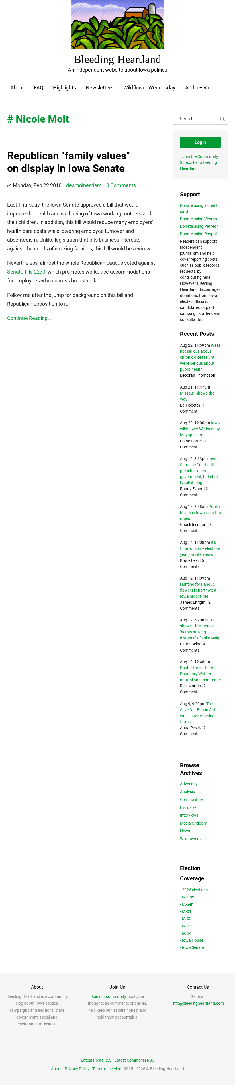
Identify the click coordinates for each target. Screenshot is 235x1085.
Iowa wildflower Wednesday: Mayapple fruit (200, 429)
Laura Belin (190, 644)
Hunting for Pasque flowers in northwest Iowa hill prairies (198, 590)
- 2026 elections (194, 890)
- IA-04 (185, 933)
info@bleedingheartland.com (198, 1003)
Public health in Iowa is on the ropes (200, 512)
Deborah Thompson (197, 375)
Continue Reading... (29, 318)
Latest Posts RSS (96, 1060)
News (185, 831)
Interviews (189, 815)
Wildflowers (190, 838)
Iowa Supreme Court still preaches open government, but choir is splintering (199, 470)
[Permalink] (9, 186)
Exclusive (188, 807)
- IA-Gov (187, 897)
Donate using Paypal (198, 233)
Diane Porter (191, 441)
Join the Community (200, 156)
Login (200, 142)
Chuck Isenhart (193, 524)
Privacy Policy (77, 1068)
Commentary (191, 799)
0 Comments (121, 185)
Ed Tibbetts (190, 405)
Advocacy (188, 784)
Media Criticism (193, 823)
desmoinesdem (84, 185)
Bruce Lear (189, 560)
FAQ (38, 88)
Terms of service (106, 1068)
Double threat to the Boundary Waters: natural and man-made (200, 674)
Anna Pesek (190, 727)
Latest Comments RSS (134, 1060)
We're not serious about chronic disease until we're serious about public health (200, 357)
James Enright (193, 602)
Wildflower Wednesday (149, 88)
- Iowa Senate (192, 947)
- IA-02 (185, 918)
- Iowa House (191, 940)
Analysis (187, 791)
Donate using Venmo (198, 219)
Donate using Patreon (199, 226)
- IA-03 (185, 926)
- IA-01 (185, 911)
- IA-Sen (186, 904)
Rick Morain (190, 686)
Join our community (108, 996)
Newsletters (99, 88)
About (17, 88)
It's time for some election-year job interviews (200, 548)
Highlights (64, 88)
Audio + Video (200, 88)
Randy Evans (191, 488)
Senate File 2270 (26, 272)
